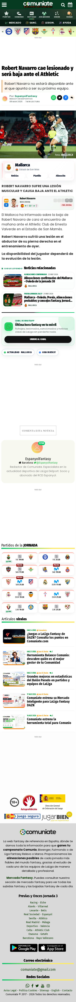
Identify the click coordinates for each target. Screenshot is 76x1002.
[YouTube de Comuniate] (43, 986)
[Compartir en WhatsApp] (53, 97)
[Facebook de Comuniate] (33, 986)
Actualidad (19, 352)
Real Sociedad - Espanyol (38, 914)
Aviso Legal (10, 990)
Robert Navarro (27, 198)
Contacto (67, 990)
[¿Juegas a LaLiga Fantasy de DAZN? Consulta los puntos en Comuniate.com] (14, 636)
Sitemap (44, 990)
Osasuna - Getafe (38, 934)
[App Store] (52, 947)
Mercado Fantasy (19, 878)
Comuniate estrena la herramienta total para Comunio (49, 721)
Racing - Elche (38, 902)
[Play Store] (24, 947)
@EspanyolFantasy (47, 462)
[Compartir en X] (59, 97)
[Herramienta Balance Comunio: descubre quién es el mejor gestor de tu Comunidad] (14, 657)
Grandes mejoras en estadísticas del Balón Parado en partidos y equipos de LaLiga (49, 680)
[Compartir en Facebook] (65, 97)
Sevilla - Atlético (38, 918)
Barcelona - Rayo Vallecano (38, 938)
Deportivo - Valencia (38, 926)
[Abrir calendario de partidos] (70, 4)
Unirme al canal (38, 339)
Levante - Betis (38, 910)
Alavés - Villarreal (38, 906)
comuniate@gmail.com (38, 969)
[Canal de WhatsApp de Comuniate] (28, 986)
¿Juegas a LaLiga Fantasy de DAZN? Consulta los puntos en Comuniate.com (47, 637)
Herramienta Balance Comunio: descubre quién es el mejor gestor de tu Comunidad (48, 659)
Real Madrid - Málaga (38, 922)
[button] (71, 97)
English (55, 990)
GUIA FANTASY (49, 352)
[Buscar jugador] (63, 4)
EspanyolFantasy (26, 96)
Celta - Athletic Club (38, 930)
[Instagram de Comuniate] (48, 986)
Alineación (60, 176)
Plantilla (37, 176)
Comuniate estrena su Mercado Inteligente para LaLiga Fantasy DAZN (48, 701)
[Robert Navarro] (14, 203)
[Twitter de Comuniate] (37, 986)
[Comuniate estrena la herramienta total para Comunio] (14, 721)
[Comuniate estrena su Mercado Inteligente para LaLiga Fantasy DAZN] (14, 700)
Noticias (14, 176)
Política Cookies (28, 990)
